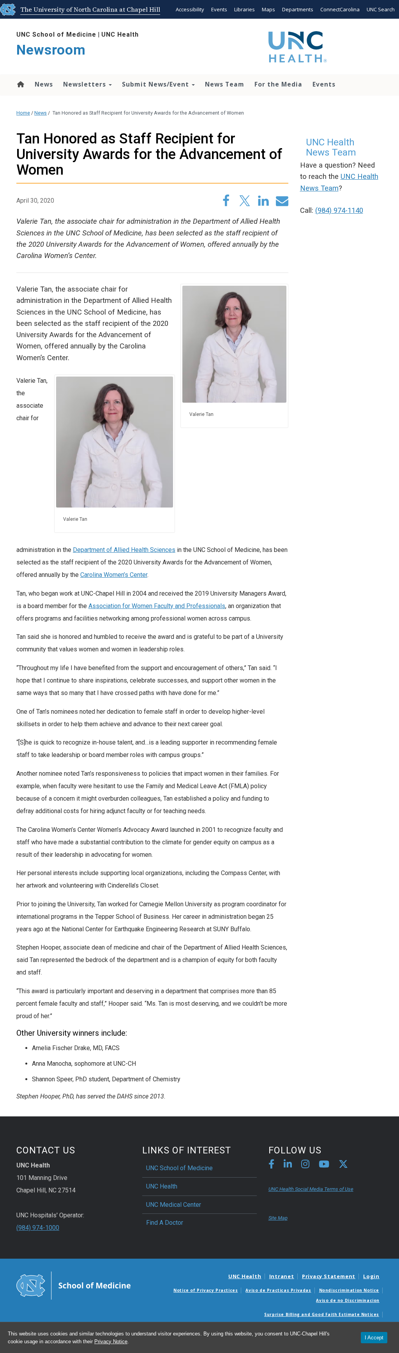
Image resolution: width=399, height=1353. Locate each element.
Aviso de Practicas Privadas (278, 1290)
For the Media (278, 84)
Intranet (281, 1276)
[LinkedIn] (288, 1165)
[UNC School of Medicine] (73, 1284)
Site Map (278, 1218)
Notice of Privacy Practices (205, 1290)
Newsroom (51, 50)
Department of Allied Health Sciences (124, 550)
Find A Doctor (164, 1222)
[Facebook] (271, 1165)
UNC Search (381, 9)
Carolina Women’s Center (113, 574)
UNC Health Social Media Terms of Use (310, 1189)
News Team (224, 84)
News (44, 84)
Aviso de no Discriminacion (348, 1300)
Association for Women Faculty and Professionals (156, 606)
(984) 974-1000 (37, 1227)
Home (20, 84)
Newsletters (85, 84)
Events (219, 9)
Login (371, 1276)
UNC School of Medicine (56, 34)
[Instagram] (305, 1165)
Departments (297, 9)
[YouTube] (324, 1165)
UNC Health (120, 34)
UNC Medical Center (173, 1204)
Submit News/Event (156, 84)
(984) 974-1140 (339, 210)
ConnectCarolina (340, 9)
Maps (268, 9)
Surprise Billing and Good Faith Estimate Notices (321, 1314)
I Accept (374, 1338)
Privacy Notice (110, 1341)
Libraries (244, 9)
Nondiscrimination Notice (349, 1290)
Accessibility (190, 9)
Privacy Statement (328, 1276)
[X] (343, 1165)
